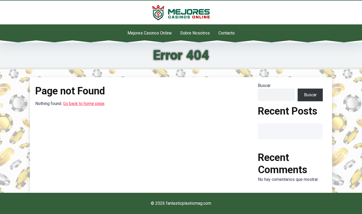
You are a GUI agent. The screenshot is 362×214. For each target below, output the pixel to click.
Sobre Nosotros (195, 33)
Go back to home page (83, 103)
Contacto (226, 33)
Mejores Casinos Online (149, 33)
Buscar (264, 85)
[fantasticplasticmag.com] (181, 12)
